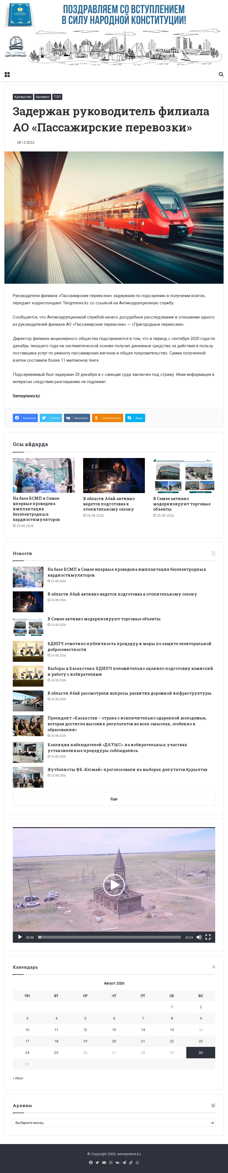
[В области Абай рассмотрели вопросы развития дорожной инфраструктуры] (28, 700)
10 (27, 1030)
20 (114, 1041)
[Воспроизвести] (20, 937)
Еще (114, 799)
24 (27, 1052)
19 (85, 1041)
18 (56, 1041)
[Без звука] (199, 937)
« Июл (18, 1078)
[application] (114, 885)
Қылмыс (42, 97)
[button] (114, 885)
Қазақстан (22, 97)
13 (114, 1030)
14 (143, 1030)
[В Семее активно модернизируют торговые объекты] (184, 475)
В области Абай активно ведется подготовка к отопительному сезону (109, 504)
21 (143, 1041)
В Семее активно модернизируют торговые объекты (181, 504)
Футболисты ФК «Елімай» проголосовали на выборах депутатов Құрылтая (127, 769)
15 (172, 1030)
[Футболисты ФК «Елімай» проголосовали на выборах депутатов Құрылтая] (28, 777)
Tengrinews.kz (76, 302)
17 (27, 1041)
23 (201, 1041)
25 (56, 1052)
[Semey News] (114, 48)
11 (56, 1030)
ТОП (57, 97)
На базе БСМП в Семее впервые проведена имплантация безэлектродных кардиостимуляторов (36, 509)
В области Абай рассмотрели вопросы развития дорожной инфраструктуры (130, 693)
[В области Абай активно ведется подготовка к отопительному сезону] (114, 475)
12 (85, 1030)
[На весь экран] (208, 937)
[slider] (109, 937)
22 (172, 1041)
